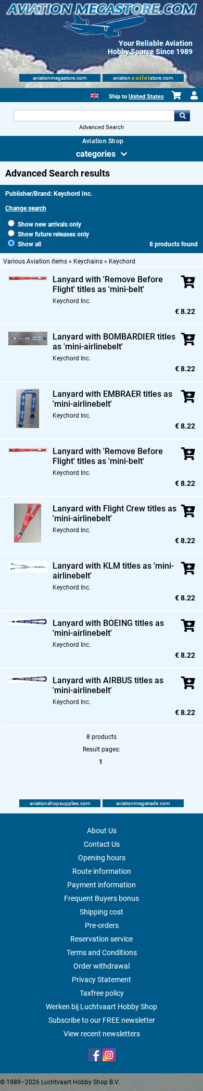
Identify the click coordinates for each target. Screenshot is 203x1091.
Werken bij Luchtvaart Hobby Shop (101, 1006)
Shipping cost (101, 912)
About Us (102, 830)
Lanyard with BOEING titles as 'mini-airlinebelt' (108, 628)
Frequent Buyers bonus (101, 898)
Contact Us (102, 844)
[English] (94, 94)
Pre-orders (102, 925)
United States (146, 96)
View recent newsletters (102, 1034)
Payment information (101, 885)
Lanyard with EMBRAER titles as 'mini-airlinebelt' (112, 399)
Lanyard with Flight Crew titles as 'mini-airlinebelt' (114, 513)
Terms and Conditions (102, 952)
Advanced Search (101, 127)
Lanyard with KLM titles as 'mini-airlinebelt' (113, 571)
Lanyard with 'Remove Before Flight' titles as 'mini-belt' (108, 284)
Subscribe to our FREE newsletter (101, 1020)
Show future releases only (52, 234)
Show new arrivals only (48, 224)
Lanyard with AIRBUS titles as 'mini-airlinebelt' (108, 685)
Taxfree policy (102, 993)
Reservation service (101, 939)
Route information (101, 871)
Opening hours (101, 858)
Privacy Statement (101, 979)
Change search (25, 208)
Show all (28, 244)
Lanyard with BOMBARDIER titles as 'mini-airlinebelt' (114, 342)
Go (182, 115)
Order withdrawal (101, 966)
